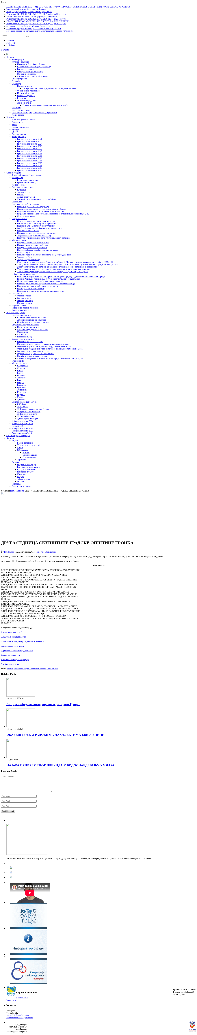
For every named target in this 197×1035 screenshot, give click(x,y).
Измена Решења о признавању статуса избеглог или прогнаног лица (48, 279)
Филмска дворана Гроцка (23, 120)
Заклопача (21, 378)
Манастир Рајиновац (26, 74)
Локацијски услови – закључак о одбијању (36, 199)
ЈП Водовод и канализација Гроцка (33, 409)
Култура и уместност (26, 469)
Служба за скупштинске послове (32, 356)
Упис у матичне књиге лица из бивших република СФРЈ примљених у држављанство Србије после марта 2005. (68, 264)
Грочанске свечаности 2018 (29, 156)
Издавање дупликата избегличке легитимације (38, 286)
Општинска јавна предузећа (24, 402)
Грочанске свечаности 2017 (29, 158)
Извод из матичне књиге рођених (32, 245)
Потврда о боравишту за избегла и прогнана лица (40, 281)
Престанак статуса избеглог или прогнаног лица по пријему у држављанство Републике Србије (61, 276)
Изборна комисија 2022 (22, 428)
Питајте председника (21, 486)
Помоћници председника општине (33, 322)
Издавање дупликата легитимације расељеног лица (40, 291)
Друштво (21, 474)
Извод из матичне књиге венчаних (33, 243)
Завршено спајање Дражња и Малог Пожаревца (28, 26)
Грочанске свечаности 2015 (29, 163)
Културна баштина (20, 62)
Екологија (21, 98)
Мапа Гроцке (18, 59)
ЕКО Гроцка (23, 404)
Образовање (22, 450)
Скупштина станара (26, 216)
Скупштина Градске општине (25, 325)
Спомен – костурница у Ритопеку (32, 76)
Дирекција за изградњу (27, 419)
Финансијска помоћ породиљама (27, 175)
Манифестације (19, 136)
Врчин (20, 380)
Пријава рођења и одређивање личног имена (37, 250)
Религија (16, 81)
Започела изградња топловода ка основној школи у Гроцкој (33, 28)
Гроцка (20, 382)
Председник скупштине (28, 327)
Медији (20, 476)
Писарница (17, 293)
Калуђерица (22, 366)
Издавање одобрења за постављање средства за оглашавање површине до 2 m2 (53, 214)
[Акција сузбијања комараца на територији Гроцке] (20, 696)
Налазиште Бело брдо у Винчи (31, 64)
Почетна (10, 57)
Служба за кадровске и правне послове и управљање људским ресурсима (50, 358)
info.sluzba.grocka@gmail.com (19, 1018)
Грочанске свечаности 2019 (29, 153)
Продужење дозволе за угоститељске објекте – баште (41, 209)
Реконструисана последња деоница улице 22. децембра (31, 16)
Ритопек (21, 375)
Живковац (22, 390)
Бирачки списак (19, 305)
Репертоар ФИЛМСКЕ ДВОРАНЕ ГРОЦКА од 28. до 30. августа (36, 14)
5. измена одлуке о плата (12, 646)
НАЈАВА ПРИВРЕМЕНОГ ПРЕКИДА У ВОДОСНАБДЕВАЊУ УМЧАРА (60, 765)
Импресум (16, 484)
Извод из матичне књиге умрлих (32, 247)
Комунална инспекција (27, 180)
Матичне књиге (19, 240)
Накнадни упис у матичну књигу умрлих (36, 226)
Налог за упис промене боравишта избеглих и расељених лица (46, 284)
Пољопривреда (19, 134)
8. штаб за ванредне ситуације (15, 659)
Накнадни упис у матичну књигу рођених (36, 223)
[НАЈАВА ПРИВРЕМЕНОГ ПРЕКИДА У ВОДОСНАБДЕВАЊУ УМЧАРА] (20, 757)
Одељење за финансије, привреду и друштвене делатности (44, 346)
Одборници (22, 332)
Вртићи (26, 452)
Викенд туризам (19, 79)
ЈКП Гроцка (22, 407)
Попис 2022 (17, 426)
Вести (14, 124)
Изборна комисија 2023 (22, 423)
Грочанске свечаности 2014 (29, 165)
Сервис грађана (13, 173)
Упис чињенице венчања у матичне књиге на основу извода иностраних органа (53, 269)
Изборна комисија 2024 (22, 421)
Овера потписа (24, 296)
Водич (15, 440)
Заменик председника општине (31, 320)
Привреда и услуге (25, 472)
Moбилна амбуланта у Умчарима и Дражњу (26, 9)
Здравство (21, 460)
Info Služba (9, 552)
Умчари (20, 397)
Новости (10, 117)
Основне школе (30, 455)
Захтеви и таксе (24, 192)
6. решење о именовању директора (17, 650)
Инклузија (16, 108)
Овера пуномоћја (25, 300)
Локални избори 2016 (22, 433)
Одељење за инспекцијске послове (33, 351)
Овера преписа (24, 298)
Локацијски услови (26, 197)
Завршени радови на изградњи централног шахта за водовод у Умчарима (39, 31)
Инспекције (17, 177)
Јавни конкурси (24, 103)
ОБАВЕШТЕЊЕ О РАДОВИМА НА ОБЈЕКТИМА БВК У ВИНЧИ (37, 21)
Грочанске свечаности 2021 (29, 151)
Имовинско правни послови (25, 308)
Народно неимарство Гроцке (30, 71)
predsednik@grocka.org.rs (17, 1015)
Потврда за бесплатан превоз (30, 288)
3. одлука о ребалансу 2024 (13, 637)
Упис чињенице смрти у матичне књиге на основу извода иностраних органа (52, 271)
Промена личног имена (28, 230)
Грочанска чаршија (25, 69)
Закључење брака (25, 257)
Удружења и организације (29, 445)
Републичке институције (28, 467)
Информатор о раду (21, 110)
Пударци (21, 394)
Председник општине (22, 315)
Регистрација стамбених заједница (33, 206)
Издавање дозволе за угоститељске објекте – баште (40, 211)
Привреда (16, 83)
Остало (20, 481)
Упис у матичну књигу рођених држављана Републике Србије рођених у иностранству (57, 267)
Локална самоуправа (15, 312)
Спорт (15, 132)
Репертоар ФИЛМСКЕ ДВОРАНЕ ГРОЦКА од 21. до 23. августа (36, 19)
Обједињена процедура (22, 187)
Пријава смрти (24, 252)
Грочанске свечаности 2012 (29, 170)
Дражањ (21, 399)
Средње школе (29, 457)
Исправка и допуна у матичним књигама (36, 221)
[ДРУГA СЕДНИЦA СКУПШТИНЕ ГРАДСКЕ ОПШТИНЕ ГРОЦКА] (48, 536)
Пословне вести (24, 86)
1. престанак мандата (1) (12, 632)
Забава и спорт (24, 479)
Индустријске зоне (25, 93)
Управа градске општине (23, 339)
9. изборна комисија (10, 664)
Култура (15, 129)
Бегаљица (21, 385)
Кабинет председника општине (31, 317)
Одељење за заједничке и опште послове (35, 353)
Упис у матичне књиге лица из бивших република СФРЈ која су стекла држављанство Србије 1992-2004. (65, 262)
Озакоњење (17, 202)
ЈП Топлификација (25, 416)
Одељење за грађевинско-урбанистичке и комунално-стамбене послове (50, 349)
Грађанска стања (19, 218)
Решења (20, 194)
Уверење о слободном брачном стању (34, 235)
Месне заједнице (19, 363)
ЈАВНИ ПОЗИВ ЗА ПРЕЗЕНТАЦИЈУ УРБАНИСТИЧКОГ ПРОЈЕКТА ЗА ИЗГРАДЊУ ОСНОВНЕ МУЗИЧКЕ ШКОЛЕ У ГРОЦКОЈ (68, 7)
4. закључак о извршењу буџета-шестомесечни (22, 641)
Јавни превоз (18, 115)
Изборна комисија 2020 (22, 431)
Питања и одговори (26, 95)
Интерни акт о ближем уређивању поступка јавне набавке (49, 88)
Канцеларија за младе (21, 310)
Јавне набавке (18, 185)
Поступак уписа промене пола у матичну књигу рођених (43, 238)
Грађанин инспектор (26, 182)
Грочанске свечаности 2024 (29, 144)
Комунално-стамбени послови (26, 204)
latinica (12, 45)
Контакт (10, 438)
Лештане (21, 368)
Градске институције (26, 464)
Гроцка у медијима (20, 127)
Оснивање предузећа (26, 100)
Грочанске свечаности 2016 (29, 161)
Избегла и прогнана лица (23, 274)
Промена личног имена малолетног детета (36, 233)
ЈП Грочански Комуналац (28, 411)
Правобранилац (24, 337)
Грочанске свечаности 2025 (29, 141)
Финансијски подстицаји (28, 91)
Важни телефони (25, 443)
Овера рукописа (24, 303)
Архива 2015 (22, 998)
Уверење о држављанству (28, 259)
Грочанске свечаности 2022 (29, 148)
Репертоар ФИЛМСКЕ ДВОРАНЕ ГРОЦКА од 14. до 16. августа (36, 24)
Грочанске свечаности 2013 (29, 168)
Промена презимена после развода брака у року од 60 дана (44, 255)
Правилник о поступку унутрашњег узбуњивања (34, 112)
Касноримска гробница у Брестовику (34, 67)
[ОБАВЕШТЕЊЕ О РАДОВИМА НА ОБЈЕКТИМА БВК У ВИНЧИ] (20, 726)
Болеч (20, 373)
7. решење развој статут (12, 655)
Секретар (21, 334)
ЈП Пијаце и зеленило (27, 414)
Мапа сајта (11, 1000)
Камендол (21, 392)
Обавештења (17, 122)
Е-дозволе (21, 189)
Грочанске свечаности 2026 (29, 139)
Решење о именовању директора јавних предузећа (45, 105)
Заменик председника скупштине (32, 329)
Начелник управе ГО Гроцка (30, 341)
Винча (20, 370)
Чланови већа (18, 361)
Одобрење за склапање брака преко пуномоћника (39, 228)
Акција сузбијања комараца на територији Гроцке (29, 11)
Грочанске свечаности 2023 (29, 146)
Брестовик (22, 387)
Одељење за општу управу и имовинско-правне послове (43, 344)
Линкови (16, 462)
